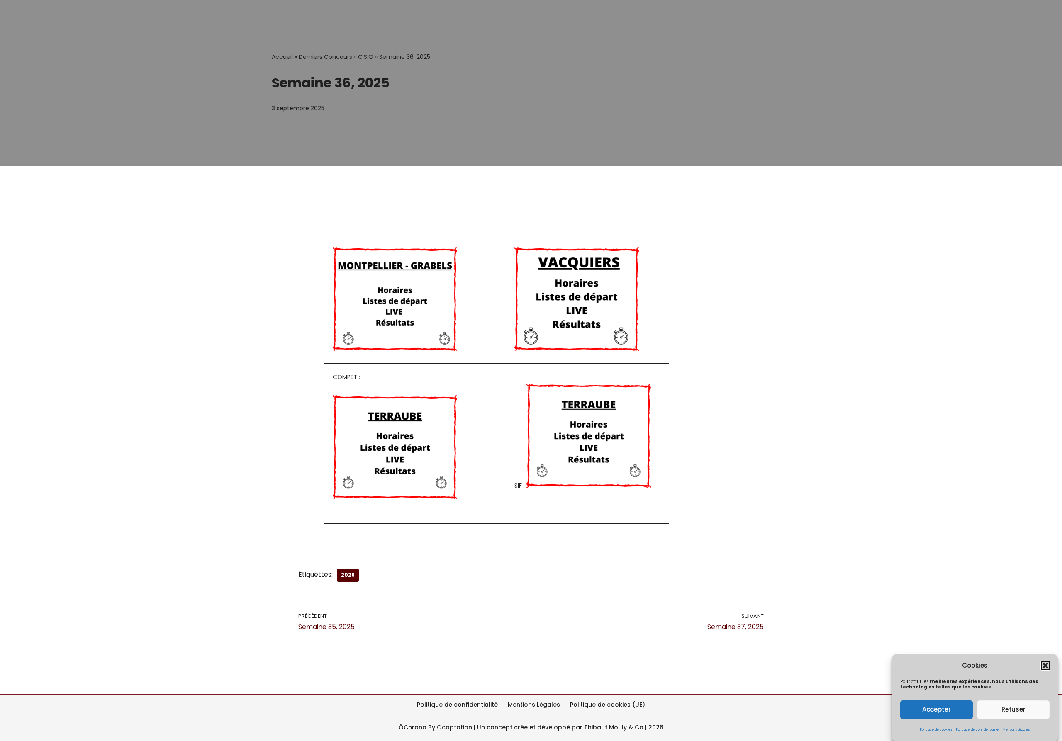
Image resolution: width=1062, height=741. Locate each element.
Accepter (936, 709)
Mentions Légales (1016, 729)
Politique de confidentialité (977, 729)
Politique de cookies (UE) (607, 704)
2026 (348, 574)
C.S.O (365, 57)
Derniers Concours (325, 57)
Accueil (282, 57)
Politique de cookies (936, 729)
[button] (1045, 665)
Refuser (1013, 709)
